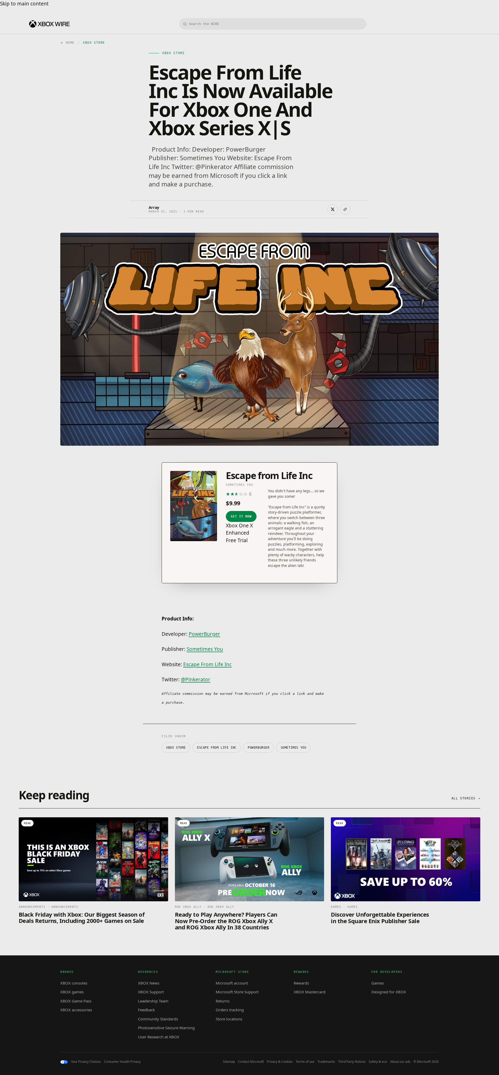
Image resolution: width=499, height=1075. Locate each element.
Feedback (146, 1009)
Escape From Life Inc (207, 664)
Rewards (301, 983)
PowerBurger (204, 634)
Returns (222, 1000)
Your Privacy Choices (86, 1062)
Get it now (241, 516)
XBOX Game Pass (75, 1000)
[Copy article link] (345, 209)
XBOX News (148, 983)
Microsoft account (232, 983)
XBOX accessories (76, 1009)
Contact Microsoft (251, 1062)
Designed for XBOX (388, 991)
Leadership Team (153, 1000)
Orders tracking (230, 1009)
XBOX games (72, 991)
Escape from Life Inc (217, 747)
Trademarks (326, 1062)
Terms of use (305, 1062)
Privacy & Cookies (280, 1062)
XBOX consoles (73, 983)
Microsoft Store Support (237, 991)
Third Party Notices (352, 1062)
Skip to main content (24, 3)
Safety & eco (378, 1062)
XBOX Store (176, 747)
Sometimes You (205, 649)
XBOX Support (151, 991)
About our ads (400, 1062)
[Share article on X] (332, 209)
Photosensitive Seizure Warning (166, 1027)
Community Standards (158, 1018)
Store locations (229, 1018)
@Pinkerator (195, 679)
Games (377, 983)
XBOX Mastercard (309, 991)
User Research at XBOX (158, 1036)
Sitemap (229, 1062)
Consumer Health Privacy (122, 1062)
